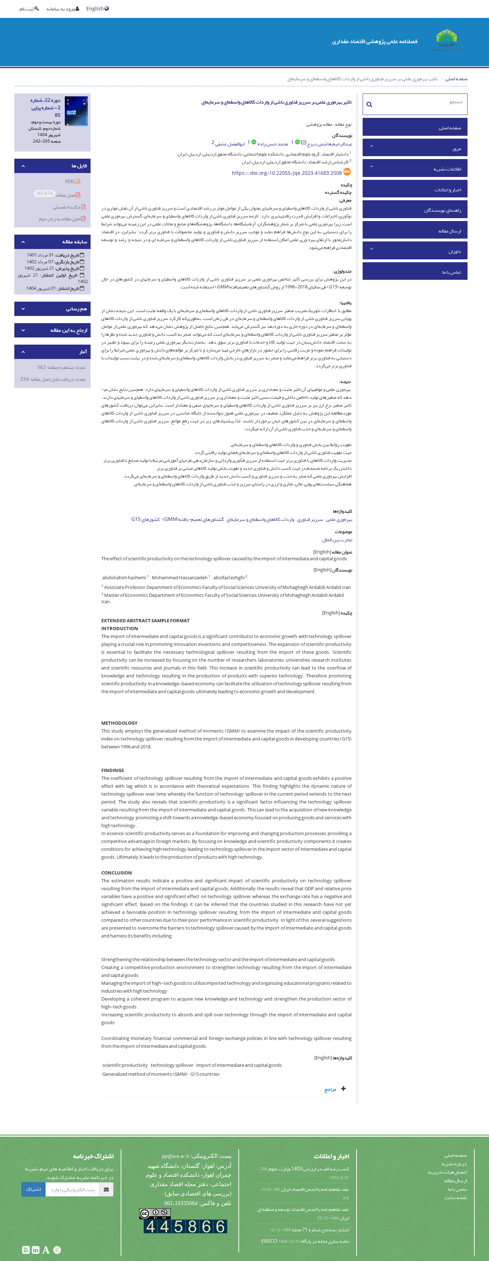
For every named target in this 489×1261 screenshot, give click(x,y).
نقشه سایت (456, 1197)
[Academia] (45, 1251)
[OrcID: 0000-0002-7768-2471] (254, 141)
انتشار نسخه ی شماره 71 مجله (320, 1229)
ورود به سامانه (61, 9)
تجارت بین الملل (337, 540)
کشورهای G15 (145, 519)
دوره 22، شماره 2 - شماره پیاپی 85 (45, 107)
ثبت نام (27, 9)
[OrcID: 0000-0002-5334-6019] (297, 141)
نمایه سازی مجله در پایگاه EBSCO (305, 1241)
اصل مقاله (56, 195)
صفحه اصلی (456, 78)
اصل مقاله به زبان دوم (60, 219)
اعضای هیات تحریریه (447, 1172)
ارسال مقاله (450, 231)
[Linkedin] (35, 1251)
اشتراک (33, 1189)
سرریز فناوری (310, 519)
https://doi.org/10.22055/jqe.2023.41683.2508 (287, 173)
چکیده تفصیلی (67, 207)
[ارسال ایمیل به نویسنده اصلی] (303, 142)
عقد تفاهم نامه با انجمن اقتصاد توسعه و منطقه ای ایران (303, 1213)
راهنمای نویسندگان (442, 210)
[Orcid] (56, 1251)
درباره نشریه (454, 1164)
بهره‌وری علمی (339, 519)
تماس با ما (451, 272)
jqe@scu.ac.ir (175, 1156)
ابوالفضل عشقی (230, 144)
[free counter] (185, 1226)
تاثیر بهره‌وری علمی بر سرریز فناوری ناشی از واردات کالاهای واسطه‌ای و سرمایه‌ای (277, 102)
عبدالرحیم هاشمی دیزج (329, 144)
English (95, 9)
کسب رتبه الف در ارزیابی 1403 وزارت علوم (308, 1169)
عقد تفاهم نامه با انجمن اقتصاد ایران (315, 1189)
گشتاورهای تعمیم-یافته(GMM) (193, 519)
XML (70, 181)
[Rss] (25, 1251)
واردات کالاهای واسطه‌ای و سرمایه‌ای (260, 519)
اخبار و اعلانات (448, 190)
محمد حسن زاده (272, 144)
